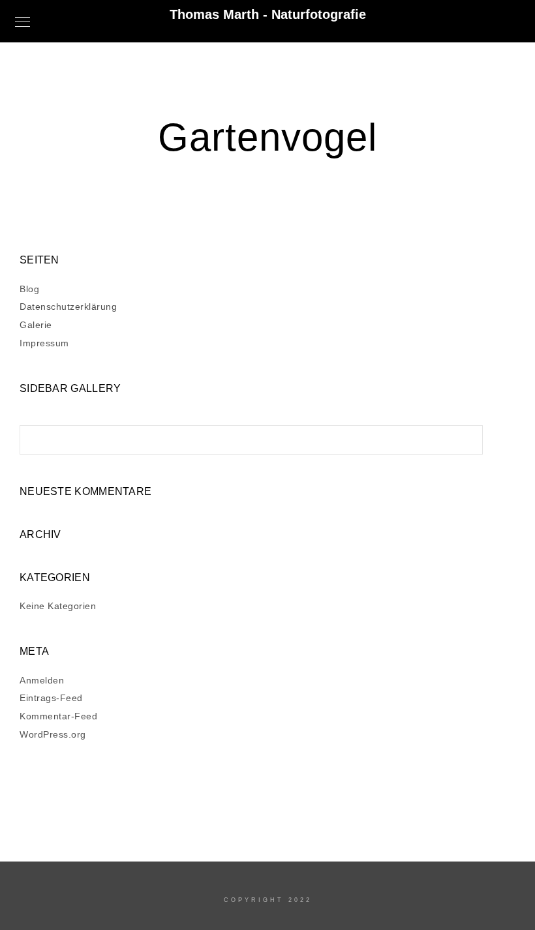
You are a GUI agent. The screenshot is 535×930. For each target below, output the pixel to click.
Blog (29, 289)
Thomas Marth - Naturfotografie (268, 14)
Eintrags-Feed (51, 698)
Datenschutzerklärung (68, 306)
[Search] (463, 436)
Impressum (44, 343)
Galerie (36, 325)
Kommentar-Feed (58, 716)
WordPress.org (53, 734)
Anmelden (42, 680)
